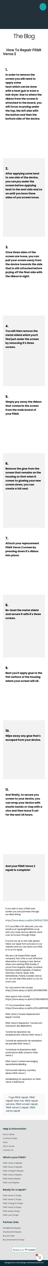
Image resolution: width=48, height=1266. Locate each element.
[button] (43, 7)
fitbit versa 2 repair (17, 1107)
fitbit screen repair (27, 1104)
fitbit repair (21, 1097)
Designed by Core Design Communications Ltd (24, 1263)
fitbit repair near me (20, 1099)
